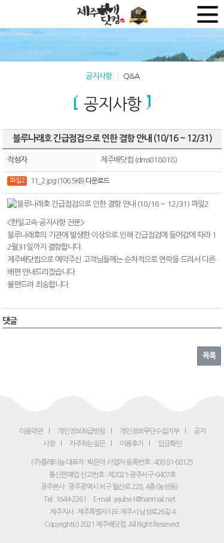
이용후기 (131, 443)
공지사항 (98, 76)
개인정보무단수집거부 (149, 431)
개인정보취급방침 (81, 431)
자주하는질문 (87, 443)
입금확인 (170, 443)
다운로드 (97, 181)
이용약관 (31, 431)
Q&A (131, 76)
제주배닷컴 (102, 14)
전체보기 (207, 14)
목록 (209, 356)
